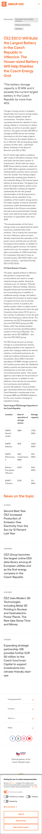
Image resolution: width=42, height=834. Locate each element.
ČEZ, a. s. (12, 783)
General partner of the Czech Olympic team (21, 760)
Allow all (21, 814)
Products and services (22, 25)
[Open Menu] (38, 4)
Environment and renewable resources (24, 20)
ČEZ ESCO (18, 29)
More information (9, 807)
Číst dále (35, 787)
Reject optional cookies (21, 827)
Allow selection (21, 820)
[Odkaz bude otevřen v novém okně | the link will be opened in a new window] (12, 738)
